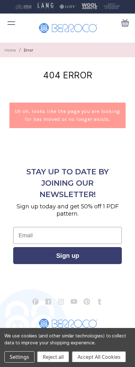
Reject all (53, 356)
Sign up (67, 255)
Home (10, 50)
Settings (19, 356)
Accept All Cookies (99, 356)
